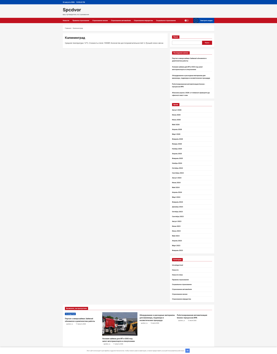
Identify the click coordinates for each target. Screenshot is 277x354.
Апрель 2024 (177, 192)
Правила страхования (80, 20)
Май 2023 (176, 236)
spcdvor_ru (69, 324)
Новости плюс (177, 275)
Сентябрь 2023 (178, 216)
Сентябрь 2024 (178, 173)
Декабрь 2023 (177, 207)
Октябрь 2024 (177, 168)
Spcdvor (72, 9)
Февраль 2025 (177, 158)
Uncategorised (177, 265)
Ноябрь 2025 (177, 149)
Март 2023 (176, 245)
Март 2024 (176, 197)
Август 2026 (176, 110)
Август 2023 (176, 221)
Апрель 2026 (177, 129)
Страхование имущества (143, 20)
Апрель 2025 (177, 153)
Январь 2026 (177, 144)
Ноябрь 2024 (177, 163)
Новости (66, 20)
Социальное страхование (166, 20)
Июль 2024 (176, 182)
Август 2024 (176, 178)
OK (188, 351)
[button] (191, 20)
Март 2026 (176, 134)
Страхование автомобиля (121, 20)
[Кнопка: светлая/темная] (186, 20)
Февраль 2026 (177, 139)
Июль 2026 (176, 115)
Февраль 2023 (177, 250)
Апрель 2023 (177, 241)
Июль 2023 (176, 226)
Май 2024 (176, 187)
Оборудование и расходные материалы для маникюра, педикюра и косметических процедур (157, 317)
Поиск (175, 37)
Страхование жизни (100, 20)
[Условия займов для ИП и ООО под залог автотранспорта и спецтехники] (119, 324)
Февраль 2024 (177, 202)
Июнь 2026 (176, 120)
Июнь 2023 (176, 231)
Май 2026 (176, 124)
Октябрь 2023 (177, 211)
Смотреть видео (206, 20)
